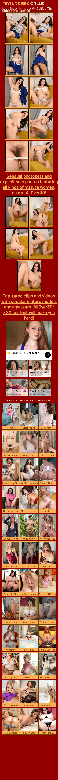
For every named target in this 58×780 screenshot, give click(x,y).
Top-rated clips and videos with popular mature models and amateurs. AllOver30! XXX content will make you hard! (29, 306)
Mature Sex (23, 3)
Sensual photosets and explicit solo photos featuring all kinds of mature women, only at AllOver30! (29, 184)
